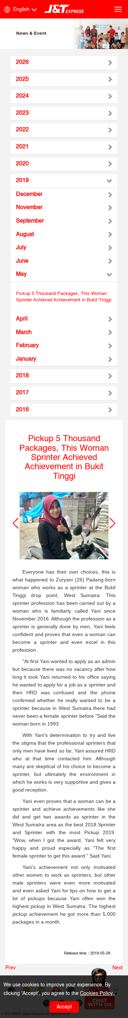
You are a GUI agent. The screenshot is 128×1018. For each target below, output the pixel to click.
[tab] (64, 63)
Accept (64, 1007)
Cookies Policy (96, 993)
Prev (10, 967)
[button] (15, 523)
